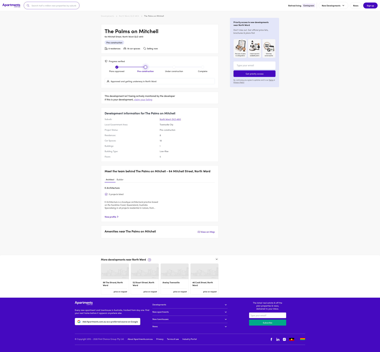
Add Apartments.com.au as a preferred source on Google (110, 321)
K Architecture (112, 188)
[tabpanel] (160, 202)
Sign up (370, 5)
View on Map (208, 231)
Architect (110, 179)
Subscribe (267, 322)
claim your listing (143, 99)
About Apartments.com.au (140, 338)
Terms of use (173, 338)
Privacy (159, 338)
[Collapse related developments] (216, 259)
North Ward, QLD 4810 (129, 16)
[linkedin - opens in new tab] (278, 339)
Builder (120, 179)
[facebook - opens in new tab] (271, 339)
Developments (107, 16)
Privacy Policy (238, 82)
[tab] (110, 179)
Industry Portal (189, 338)
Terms (271, 80)
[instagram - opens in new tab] (284, 339)
